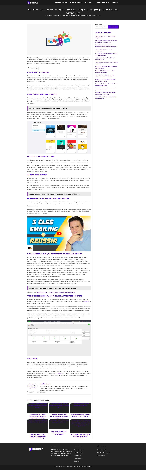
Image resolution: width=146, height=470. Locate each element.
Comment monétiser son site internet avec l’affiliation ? (80, 415)
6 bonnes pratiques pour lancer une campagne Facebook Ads (59, 432)
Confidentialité (101, 455)
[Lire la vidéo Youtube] (59, 233)
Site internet (77, 455)
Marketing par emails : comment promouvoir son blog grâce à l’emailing (56, 292)
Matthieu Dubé (45, 384)
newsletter (86, 301)
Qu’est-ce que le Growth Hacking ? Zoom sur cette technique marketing (38, 436)
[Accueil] (45, 15)
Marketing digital (41, 392)
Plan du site (89, 466)
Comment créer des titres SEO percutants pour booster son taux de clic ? (59, 416)
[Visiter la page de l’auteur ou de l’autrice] (32, 386)
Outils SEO (77, 461)
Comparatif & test (79, 450)
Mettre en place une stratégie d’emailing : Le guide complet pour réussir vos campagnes (79, 15)
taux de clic (59, 373)
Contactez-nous (101, 450)
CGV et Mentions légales (103, 453)
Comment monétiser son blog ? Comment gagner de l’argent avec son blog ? (37, 416)
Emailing (31, 392)
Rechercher (98, 24)
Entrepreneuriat (78, 458)
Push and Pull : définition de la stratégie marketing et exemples (80, 436)
